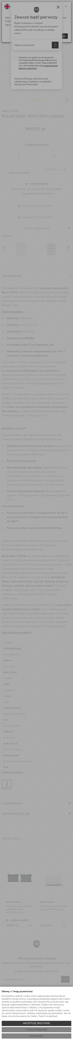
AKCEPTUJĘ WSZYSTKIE (36, 1023)
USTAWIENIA (36, 1036)
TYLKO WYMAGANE (36, 1029)
